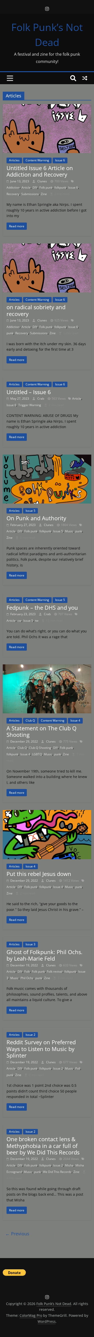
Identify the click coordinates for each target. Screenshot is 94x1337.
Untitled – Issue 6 (29, 392)
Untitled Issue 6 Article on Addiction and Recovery (40, 171)
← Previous (17, 1234)
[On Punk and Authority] (47, 457)
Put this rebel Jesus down (39, 873)
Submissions (30, 194)
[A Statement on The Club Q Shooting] (47, 667)
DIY (35, 187)
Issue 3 (30, 944)
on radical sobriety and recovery (36, 310)
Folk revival (54, 971)
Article (26, 187)
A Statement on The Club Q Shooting (41, 731)
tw (36, 620)
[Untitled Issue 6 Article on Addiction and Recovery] (47, 107)
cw (19, 620)
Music (69, 531)
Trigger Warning (29, 405)
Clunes (42, 181)
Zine (44, 194)
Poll (77, 1068)
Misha (69, 1165)
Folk (27, 971)
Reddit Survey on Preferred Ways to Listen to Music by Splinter (41, 1048)
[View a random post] (84, 78)
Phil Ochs (27, 978)
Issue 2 (30, 1035)
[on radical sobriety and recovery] (47, 246)
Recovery (13, 194)
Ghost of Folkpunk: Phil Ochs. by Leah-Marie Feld (44, 955)
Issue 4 (75, 720)
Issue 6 (60, 160)
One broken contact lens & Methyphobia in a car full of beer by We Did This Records (43, 1145)
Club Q (30, 720)
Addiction (13, 187)
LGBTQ (37, 754)
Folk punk (45, 187)
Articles (14, 160)
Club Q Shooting (40, 748)
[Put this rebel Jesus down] (47, 813)
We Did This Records (57, 1172)
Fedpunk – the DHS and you (42, 607)
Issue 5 (30, 511)
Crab (41, 398)
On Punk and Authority (36, 518)
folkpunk (60, 187)
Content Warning (37, 160)
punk (10, 333)
